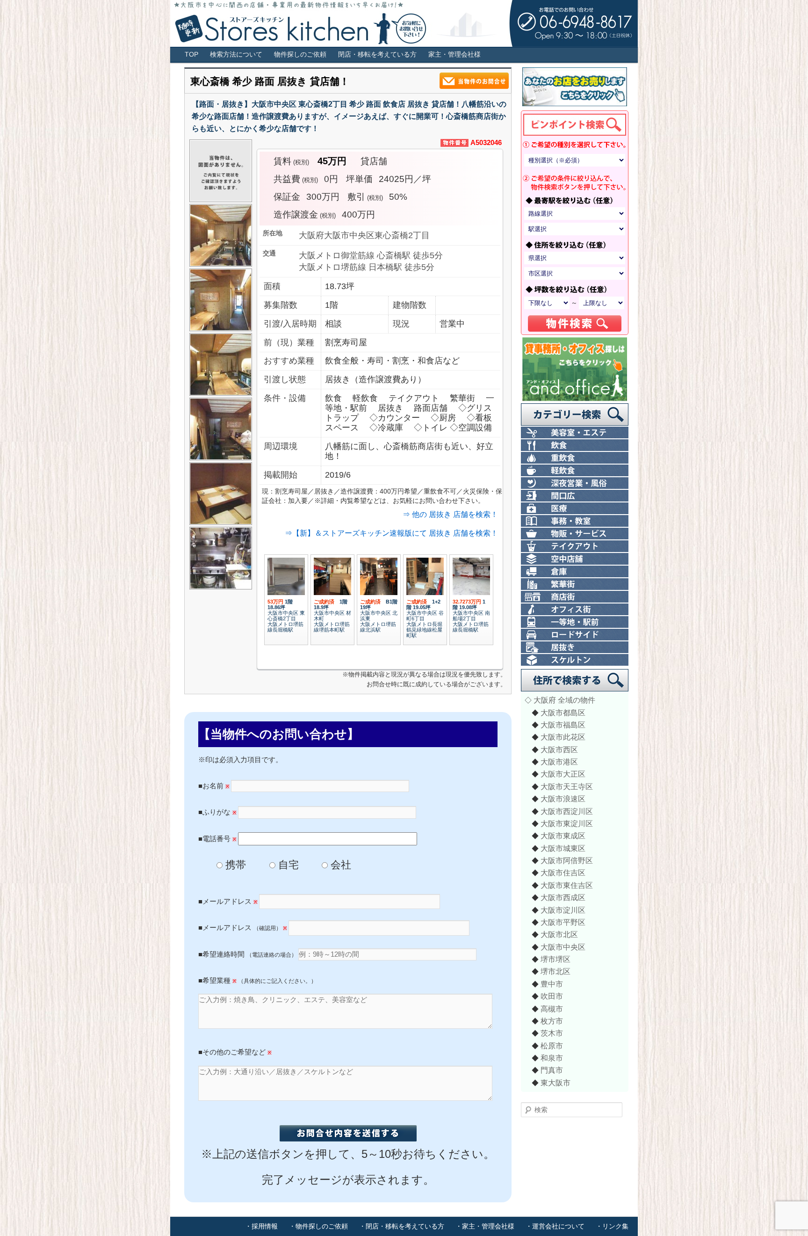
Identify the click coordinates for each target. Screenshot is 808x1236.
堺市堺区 (555, 959)
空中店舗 (574, 559)
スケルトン (574, 660)
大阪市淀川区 (563, 910)
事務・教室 (574, 521)
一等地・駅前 (574, 622)
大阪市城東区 (563, 848)
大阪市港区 (559, 761)
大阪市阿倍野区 (567, 860)
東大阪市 (555, 1082)
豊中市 (552, 984)
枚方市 (552, 1021)
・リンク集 (612, 1226)
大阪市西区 (559, 749)
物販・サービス (574, 534)
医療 (574, 508)
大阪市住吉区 (563, 872)
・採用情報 (261, 1226)
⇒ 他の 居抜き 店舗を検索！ (450, 514)
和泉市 (552, 1058)
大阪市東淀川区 (567, 823)
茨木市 (552, 1033)
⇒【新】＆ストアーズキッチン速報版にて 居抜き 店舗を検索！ (391, 533)
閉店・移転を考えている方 (377, 54)
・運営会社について (555, 1226)
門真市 (552, 1070)
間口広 (574, 496)
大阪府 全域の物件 (564, 700)
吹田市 (552, 996)
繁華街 (574, 584)
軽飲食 (574, 471)
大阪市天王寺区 (567, 786)
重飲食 (574, 458)
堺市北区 (555, 971)
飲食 (574, 445)
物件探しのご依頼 (300, 54)
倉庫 (574, 572)
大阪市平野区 (563, 922)
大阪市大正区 (563, 774)
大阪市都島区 (563, 712)
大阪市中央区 (563, 947)
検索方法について (236, 54)
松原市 (552, 1045)
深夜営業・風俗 (574, 483)
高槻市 (552, 1008)
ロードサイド (574, 635)
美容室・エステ (574, 433)
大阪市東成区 (563, 835)
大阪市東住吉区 (567, 885)
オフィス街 (574, 609)
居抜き (574, 647)
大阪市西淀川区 (567, 811)
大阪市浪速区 (563, 798)
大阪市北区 (559, 934)
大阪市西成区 (563, 897)
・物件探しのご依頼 (318, 1226)
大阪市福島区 (563, 724)
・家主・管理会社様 (484, 1226)
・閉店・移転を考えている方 (401, 1226)
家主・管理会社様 (454, 54)
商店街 (574, 597)
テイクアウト (574, 546)
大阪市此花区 (563, 737)
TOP (191, 54)
